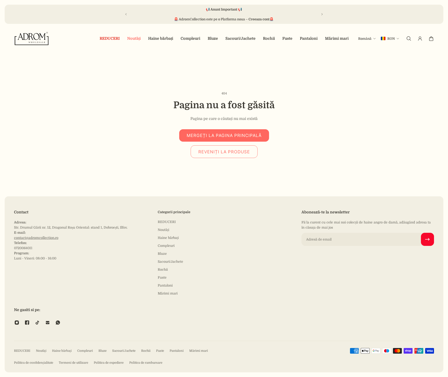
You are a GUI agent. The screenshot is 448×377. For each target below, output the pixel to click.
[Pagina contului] (420, 38)
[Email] (47, 322)
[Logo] (31, 38)
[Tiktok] (37, 322)
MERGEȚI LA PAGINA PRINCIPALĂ (224, 135)
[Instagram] (17, 322)
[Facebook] (27, 322)
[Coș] (431, 38)
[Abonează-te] (427, 239)
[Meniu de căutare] (408, 38)
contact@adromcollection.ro (36, 238)
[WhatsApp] (58, 322)
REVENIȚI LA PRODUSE (224, 151)
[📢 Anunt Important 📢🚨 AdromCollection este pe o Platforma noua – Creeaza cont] (224, 14)
